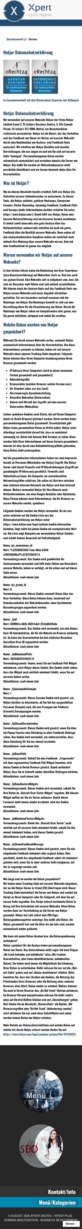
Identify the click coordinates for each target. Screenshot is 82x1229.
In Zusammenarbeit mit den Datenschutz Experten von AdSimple (41, 100)
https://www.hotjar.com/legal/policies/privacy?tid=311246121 (39, 1034)
